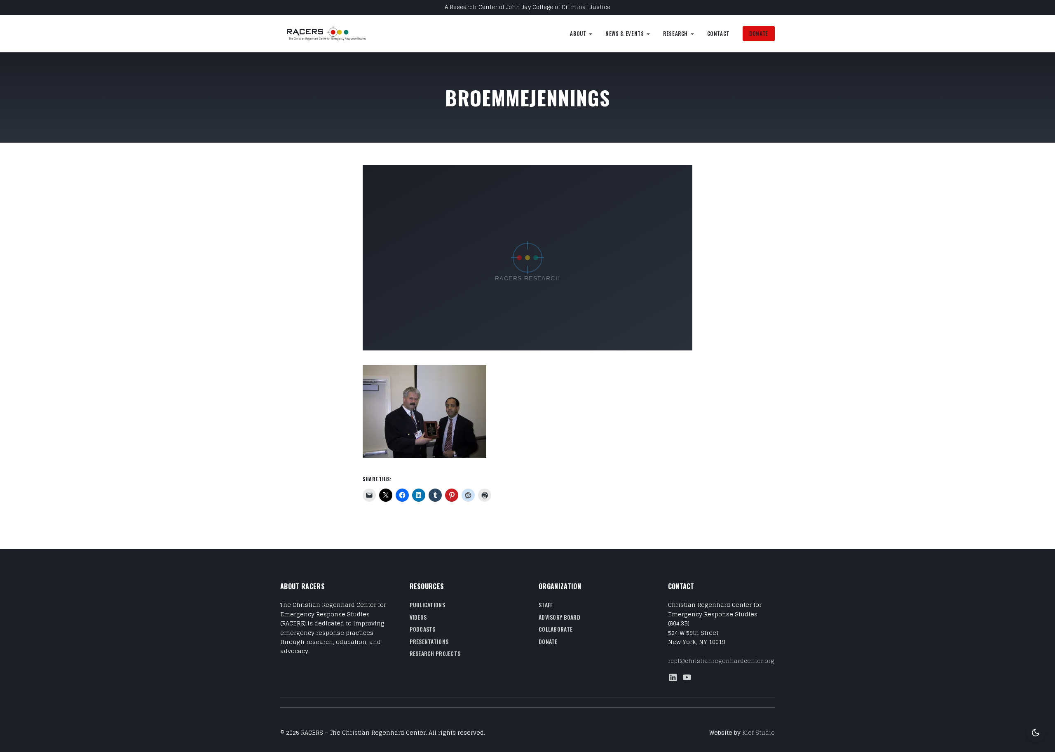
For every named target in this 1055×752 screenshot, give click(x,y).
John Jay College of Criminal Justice (558, 7)
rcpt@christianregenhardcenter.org (721, 661)
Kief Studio (758, 732)
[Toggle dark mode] (1035, 732)
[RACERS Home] (336, 34)
